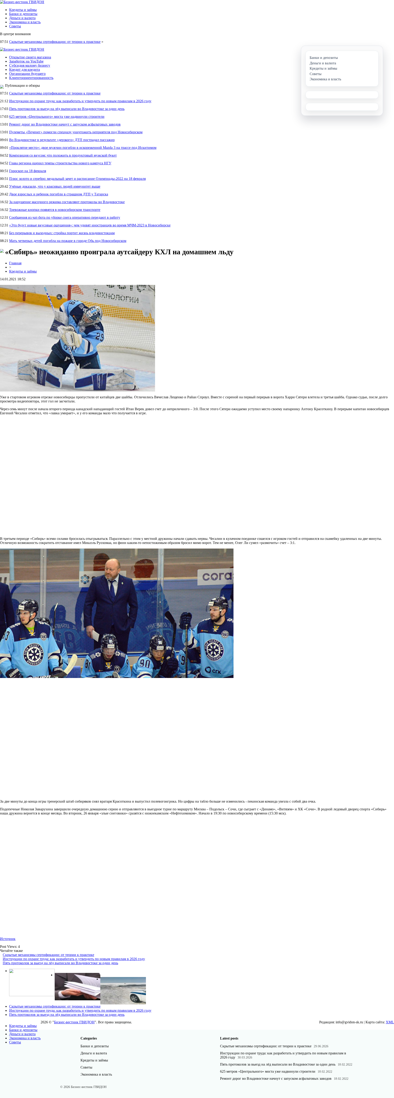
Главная (15, 263)
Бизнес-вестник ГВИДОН (74, 1022)
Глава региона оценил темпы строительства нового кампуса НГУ (60, 163)
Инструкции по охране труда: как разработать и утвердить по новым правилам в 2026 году (80, 101)
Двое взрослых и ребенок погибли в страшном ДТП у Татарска (58, 194)
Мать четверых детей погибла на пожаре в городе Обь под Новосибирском (67, 241)
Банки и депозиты (23, 14)
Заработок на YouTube (26, 61)
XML (390, 1022)
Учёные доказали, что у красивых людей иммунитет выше (54, 186)
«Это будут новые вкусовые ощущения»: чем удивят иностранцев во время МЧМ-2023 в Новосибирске (90, 225)
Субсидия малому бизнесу (29, 65)
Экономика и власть (25, 22)
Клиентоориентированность (31, 78)
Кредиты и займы (23, 10)
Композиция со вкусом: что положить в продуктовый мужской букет (63, 155)
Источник (8, 939)
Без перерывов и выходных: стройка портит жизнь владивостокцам (62, 233)
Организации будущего (27, 74)
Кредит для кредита (24, 69)
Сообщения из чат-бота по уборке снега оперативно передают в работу (64, 217)
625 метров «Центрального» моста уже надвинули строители (56, 116)
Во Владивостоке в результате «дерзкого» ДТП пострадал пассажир (62, 140)
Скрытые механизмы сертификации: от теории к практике (55, 42)
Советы (15, 26)
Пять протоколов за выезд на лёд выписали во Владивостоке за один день (66, 109)
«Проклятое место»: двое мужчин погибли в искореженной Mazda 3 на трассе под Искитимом (82, 148)
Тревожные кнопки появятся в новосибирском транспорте (54, 210)
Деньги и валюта (22, 18)
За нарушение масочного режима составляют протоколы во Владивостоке (67, 202)
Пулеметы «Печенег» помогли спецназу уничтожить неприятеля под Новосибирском (76, 132)
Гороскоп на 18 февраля (27, 171)
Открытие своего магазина (30, 57)
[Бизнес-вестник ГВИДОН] (22, 2)
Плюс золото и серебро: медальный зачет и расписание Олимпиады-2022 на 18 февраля (77, 179)
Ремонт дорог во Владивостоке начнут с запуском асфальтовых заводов (65, 124)
